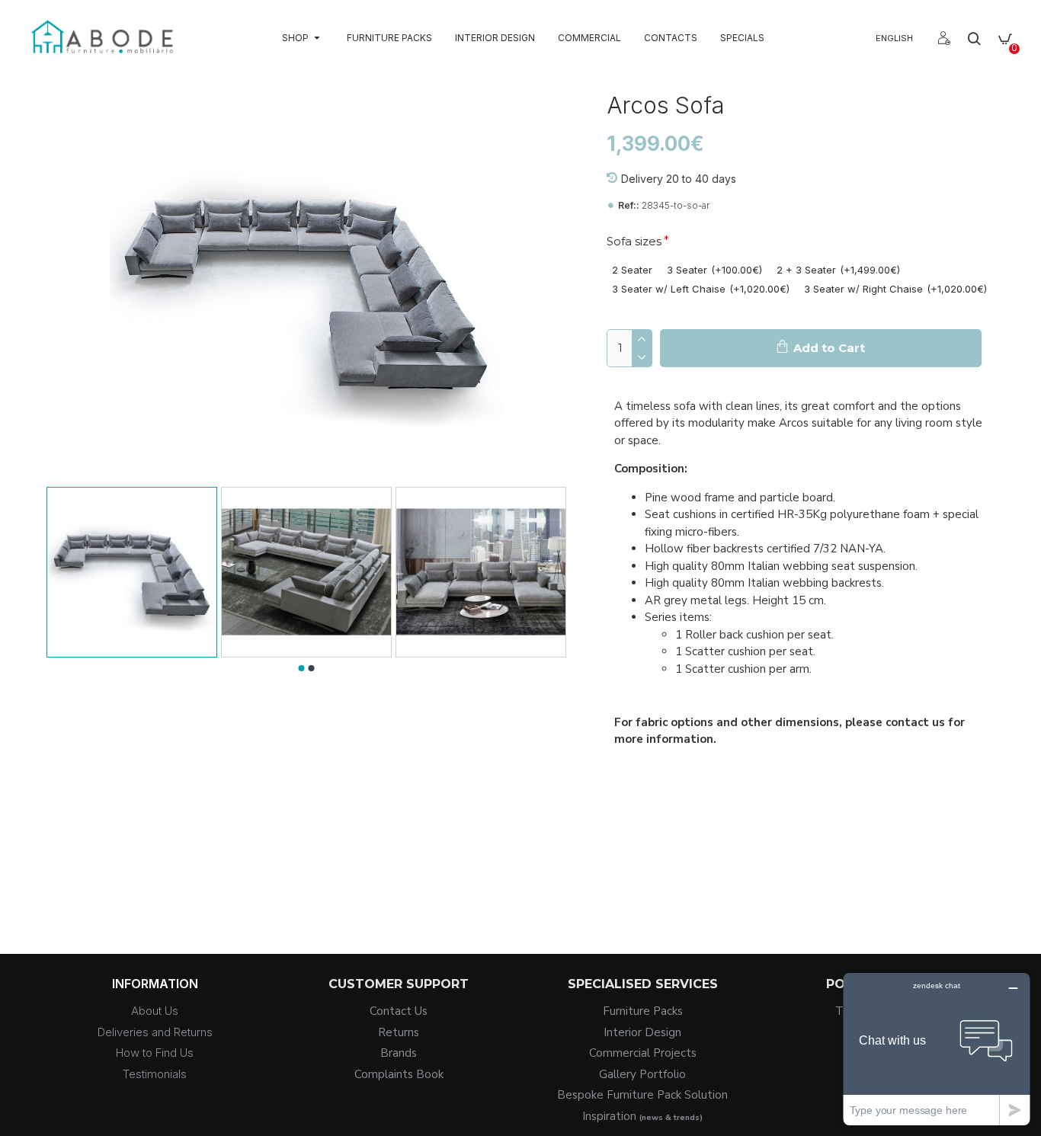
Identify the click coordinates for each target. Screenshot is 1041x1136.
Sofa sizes (634, 241)
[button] (301, 668)
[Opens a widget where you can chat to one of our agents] (937, 1049)
